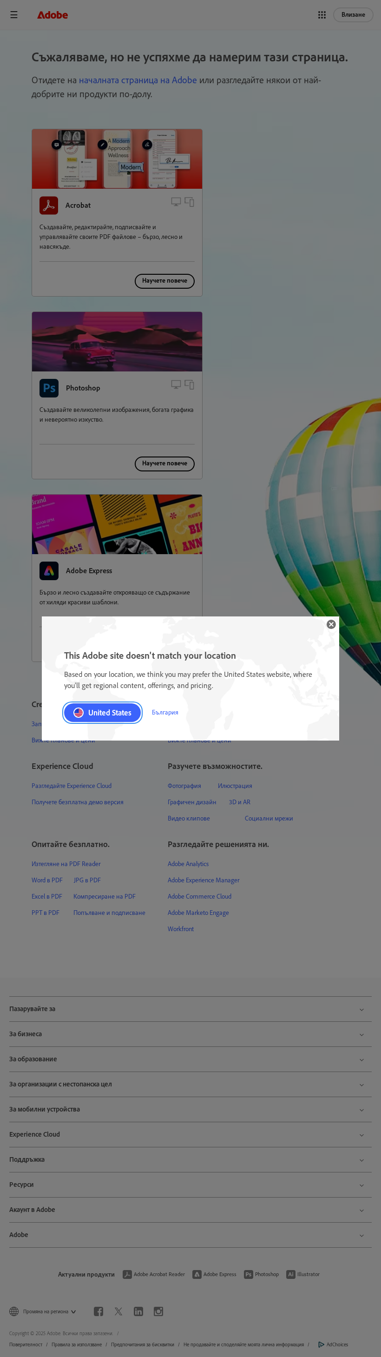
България (165, 712)
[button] (331, 624)
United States (109, 712)
